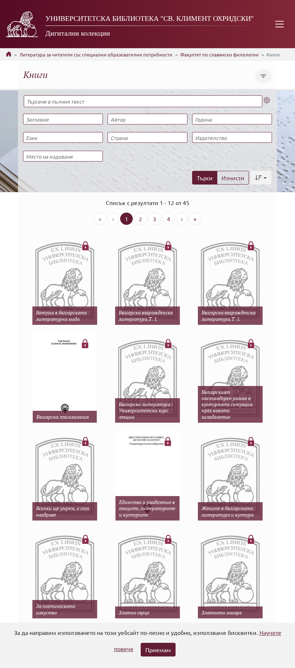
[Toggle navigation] (279, 24)
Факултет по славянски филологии (219, 54)
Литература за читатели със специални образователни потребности (95, 54)
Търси (205, 177)
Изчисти (233, 177)
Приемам (158, 649)
